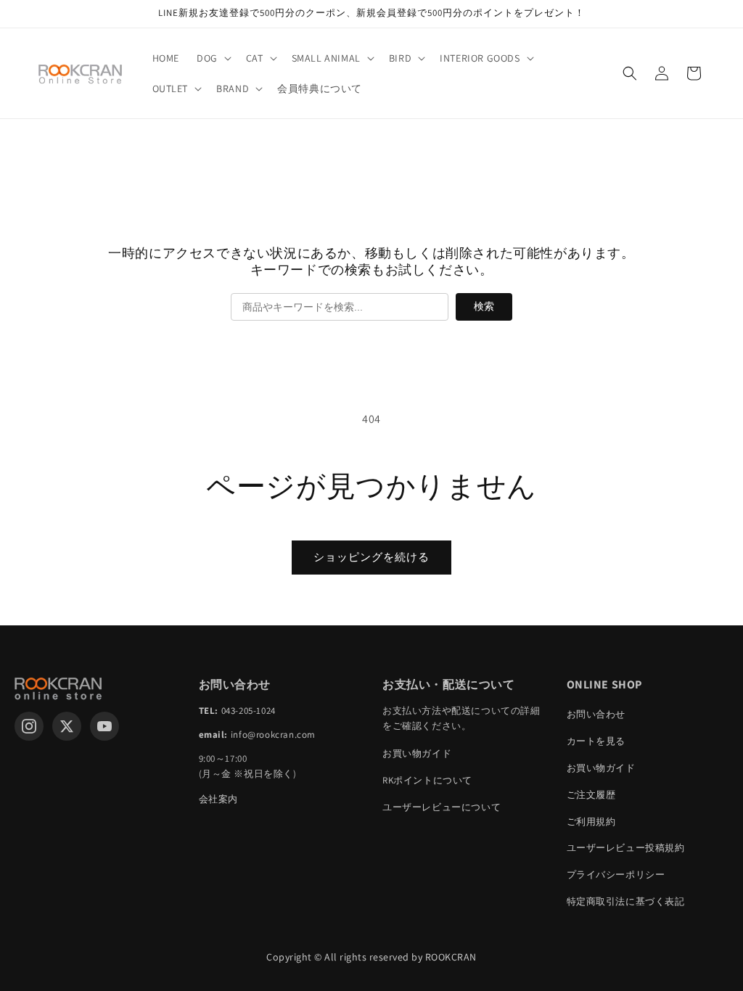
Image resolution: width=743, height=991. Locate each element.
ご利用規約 (591, 821)
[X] (66, 726)
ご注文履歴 (591, 795)
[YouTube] (104, 726)
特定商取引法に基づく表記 (626, 901)
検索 (484, 306)
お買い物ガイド (416, 753)
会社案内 (218, 799)
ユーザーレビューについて (441, 807)
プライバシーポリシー (616, 874)
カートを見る (596, 741)
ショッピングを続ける (371, 557)
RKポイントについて (427, 780)
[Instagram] (29, 726)
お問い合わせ (596, 714)
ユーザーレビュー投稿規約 (626, 848)
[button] (212, 58)
